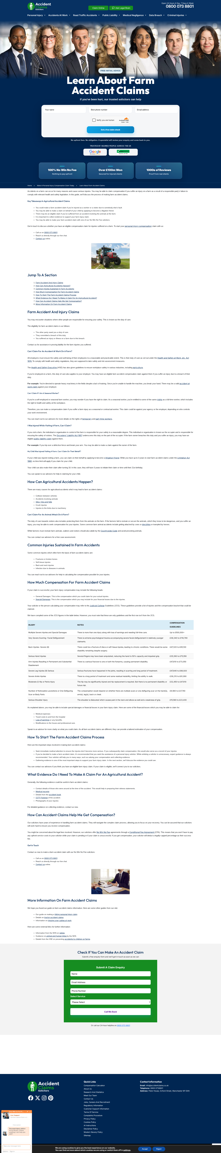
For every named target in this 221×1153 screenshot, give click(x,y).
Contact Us (88, 1099)
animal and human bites (56, 936)
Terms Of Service (91, 1112)
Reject (158, 1149)
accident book (55, 794)
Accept (145, 1149)
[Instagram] (44, 1098)
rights (159, 399)
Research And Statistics (94, 1092)
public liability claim (43, 439)
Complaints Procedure (93, 1115)
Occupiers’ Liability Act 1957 (69, 435)
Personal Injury (35, 15)
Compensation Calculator (94, 1085)
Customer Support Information (96, 1109)
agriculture (138, 367)
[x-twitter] (37, 1098)
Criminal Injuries (175, 15)
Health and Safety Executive (44, 367)
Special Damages (43, 599)
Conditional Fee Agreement (142, 832)
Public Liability (109, 15)
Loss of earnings (42, 720)
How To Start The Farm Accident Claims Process (56, 295)
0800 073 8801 (180, 6)
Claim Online (98, 8)
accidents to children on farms (77, 939)
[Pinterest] (51, 1098)
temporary (87, 419)
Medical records (42, 791)
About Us (88, 1089)
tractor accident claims (53, 917)
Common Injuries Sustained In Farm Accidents (55, 289)
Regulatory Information (93, 1105)
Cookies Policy (90, 1122)
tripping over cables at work (59, 920)
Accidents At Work (58, 15)
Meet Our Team (90, 1095)
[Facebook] (30, 1098)
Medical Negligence (133, 15)
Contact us (40, 238)
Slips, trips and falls (44, 502)
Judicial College (97, 605)
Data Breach (155, 15)
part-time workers (104, 419)
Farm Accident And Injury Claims (49, 283)
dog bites (146, 524)
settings (126, 1150)
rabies (62, 933)
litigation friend (112, 458)
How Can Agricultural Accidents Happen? (53, 286)
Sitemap (87, 1135)
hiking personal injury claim (66, 914)
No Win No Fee (103, 832)
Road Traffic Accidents (85, 15)
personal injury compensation (138, 226)
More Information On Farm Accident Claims (54, 304)
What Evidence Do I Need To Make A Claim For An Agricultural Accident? (66, 298)
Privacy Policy (90, 1119)
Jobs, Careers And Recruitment (97, 1102)
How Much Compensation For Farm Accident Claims (57, 292)
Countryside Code (109, 531)
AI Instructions (90, 1125)
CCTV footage (42, 798)
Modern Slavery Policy (93, 1132)
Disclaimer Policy (91, 1129)
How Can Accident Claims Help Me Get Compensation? (59, 301)
